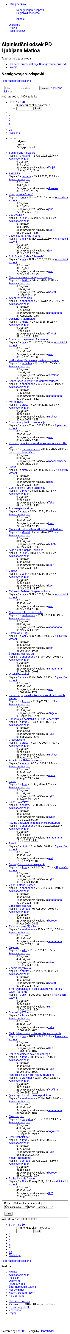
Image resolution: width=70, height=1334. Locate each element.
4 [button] (9, 120)
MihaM (26, 532)
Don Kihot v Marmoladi (22, 318)
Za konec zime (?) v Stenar (25, 926)
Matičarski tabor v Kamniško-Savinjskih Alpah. (36, 529)
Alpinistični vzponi (19, 158)
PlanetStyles (47, 1331)
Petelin (13, 843)
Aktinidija (14, 173)
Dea (24, 1036)
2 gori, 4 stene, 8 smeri (22, 885)
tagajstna (27, 1119)
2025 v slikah (16, 214)
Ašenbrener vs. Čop (20, 297)
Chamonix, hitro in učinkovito (26, 612)
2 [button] (9, 114)
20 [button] (10, 129)
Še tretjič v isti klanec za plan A (27, 864)
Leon (24, 217)
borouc (26, 908)
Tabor (12, 781)
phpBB (20, 1331)
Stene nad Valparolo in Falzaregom (29, 339)
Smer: (32, 1206)
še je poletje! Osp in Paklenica (26, 549)
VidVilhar (27, 363)
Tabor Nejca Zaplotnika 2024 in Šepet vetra (34, 718)
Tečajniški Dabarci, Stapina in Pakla (29, 591)
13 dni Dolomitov (19, 802)
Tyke (24, 490)
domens (26, 176)
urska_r (26, 404)
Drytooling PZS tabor (21, 1012)
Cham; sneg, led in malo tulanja (27, 422)
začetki (13, 570)
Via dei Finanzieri (19, 674)
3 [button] (9, 117)
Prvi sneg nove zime (21, 508)
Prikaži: (8, 1203)
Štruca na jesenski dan (22, 653)
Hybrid (12, 466)
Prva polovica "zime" (21, 194)
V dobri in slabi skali (20, 1157)
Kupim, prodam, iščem (22, 452)
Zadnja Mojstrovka (20, 968)
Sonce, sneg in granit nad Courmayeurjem (33, 381)
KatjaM (26, 155)
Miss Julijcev (16, 1116)
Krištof (25, 280)
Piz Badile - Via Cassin (22, 1178)
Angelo (26, 701)
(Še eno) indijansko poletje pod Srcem (31, 1095)
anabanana (28, 300)
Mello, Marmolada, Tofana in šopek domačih (35, 1033)
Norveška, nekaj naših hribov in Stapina (32, 1074)
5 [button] (9, 123)
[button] (17, 102)
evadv (25, 763)
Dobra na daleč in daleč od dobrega (29, 1054)
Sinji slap (14, 947)
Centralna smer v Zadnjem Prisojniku (30, 277)
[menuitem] (30, 10)
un (23, 994)
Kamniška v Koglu (19, 633)
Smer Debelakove (19, 1137)
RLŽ (24, 1181)
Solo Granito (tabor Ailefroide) (26, 256)
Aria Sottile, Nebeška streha (25, 760)
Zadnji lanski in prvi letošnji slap (27, 487)
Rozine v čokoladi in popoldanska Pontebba (34, 822)
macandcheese (31, 449)
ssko (24, 950)
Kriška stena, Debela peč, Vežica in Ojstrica (34, 360)
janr (24, 197)
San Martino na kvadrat (22, 152)
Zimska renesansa (20, 905)
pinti (24, 469)
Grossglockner (17, 739)
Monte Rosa (16, 401)
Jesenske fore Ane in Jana (25, 235)
